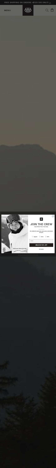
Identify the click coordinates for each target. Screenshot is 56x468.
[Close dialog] (53, 216)
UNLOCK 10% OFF (41, 245)
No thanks (41, 249)
